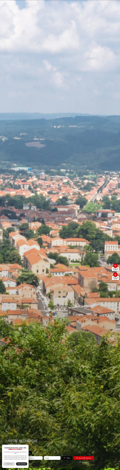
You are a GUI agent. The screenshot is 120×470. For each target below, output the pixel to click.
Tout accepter (22, 464)
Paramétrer (9, 464)
